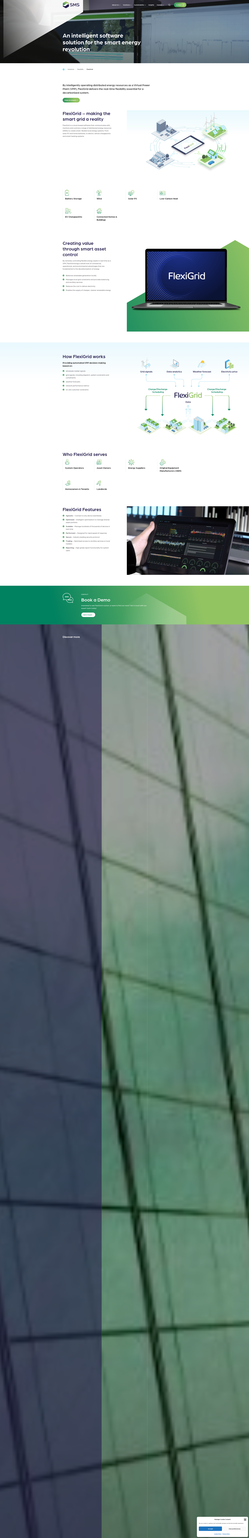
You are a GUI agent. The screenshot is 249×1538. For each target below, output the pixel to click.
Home (64, 69)
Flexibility (80, 69)
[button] (245, 1519)
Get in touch (87, 615)
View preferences (234, 1529)
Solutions (71, 69)
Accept (210, 1529)
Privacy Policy (226, 1533)
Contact (179, 5)
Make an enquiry (71, 100)
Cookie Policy (217, 1533)
